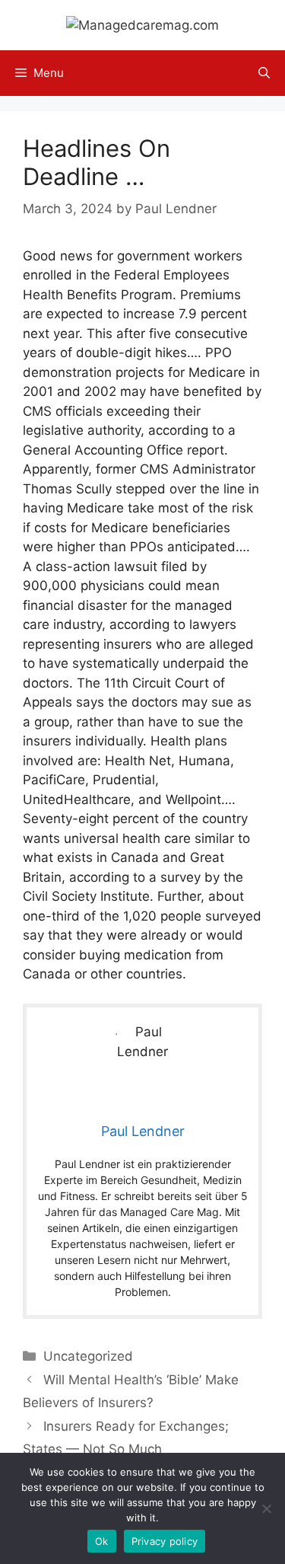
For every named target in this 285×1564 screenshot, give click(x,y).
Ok (102, 1541)
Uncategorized (88, 1356)
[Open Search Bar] (264, 73)
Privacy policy (164, 1541)
